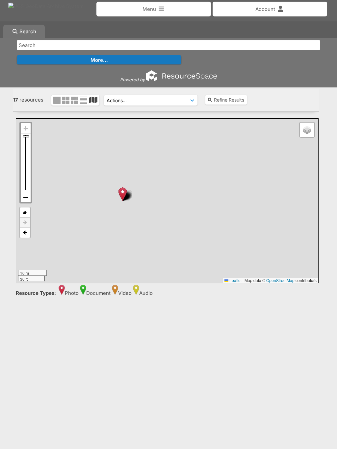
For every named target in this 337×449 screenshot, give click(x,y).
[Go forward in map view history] (25, 223)
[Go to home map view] (25, 212)
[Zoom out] (26, 197)
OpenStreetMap (280, 280)
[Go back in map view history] (25, 233)
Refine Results (229, 100)
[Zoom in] (26, 128)
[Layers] (307, 130)
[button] (122, 194)
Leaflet (235, 280)
